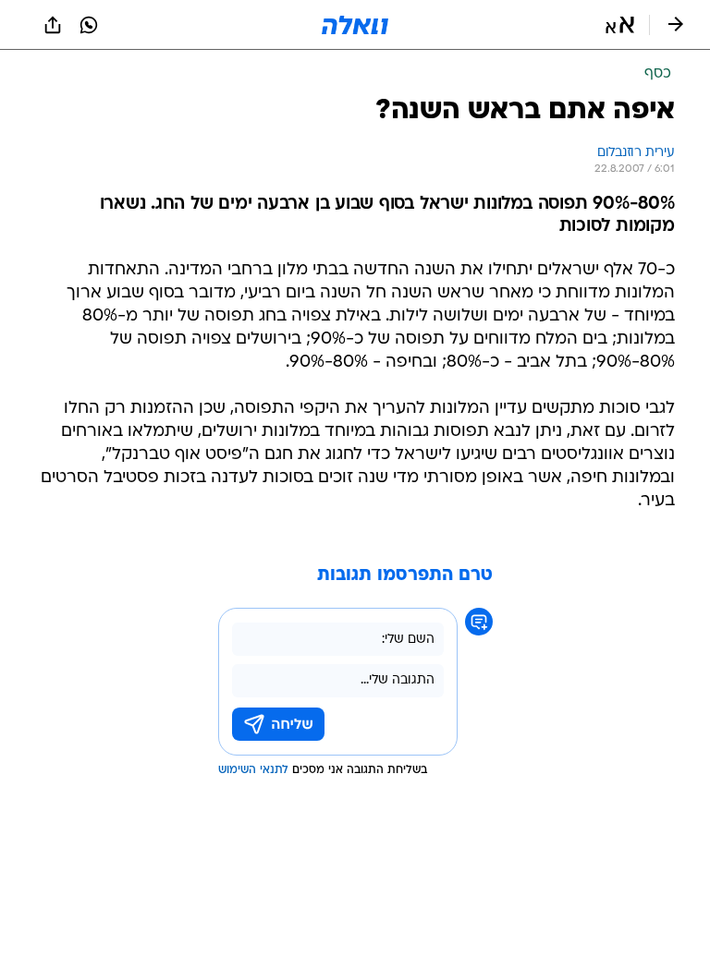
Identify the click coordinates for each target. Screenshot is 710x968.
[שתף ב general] (53, 25)
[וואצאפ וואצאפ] (89, 25)
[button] (620, 25)
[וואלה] (355, 25)
